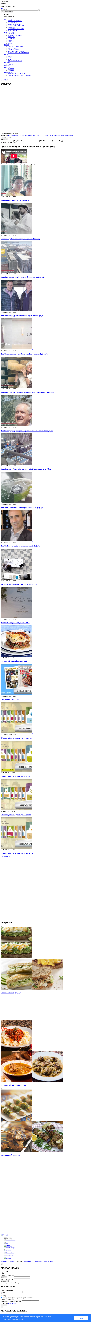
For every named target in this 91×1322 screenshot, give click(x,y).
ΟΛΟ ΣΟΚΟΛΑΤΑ (13, 49)
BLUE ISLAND (12, 30)
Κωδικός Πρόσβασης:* (7, 1299)
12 (9, 856)
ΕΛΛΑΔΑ (11, 70)
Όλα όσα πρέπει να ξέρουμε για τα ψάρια (15, 776)
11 (7, 856)
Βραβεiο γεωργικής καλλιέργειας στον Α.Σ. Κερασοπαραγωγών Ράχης (26, 469)
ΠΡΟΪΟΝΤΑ (8, 62)
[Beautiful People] (9, 1247)
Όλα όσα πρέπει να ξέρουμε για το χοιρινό (16, 815)
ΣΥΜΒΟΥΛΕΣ (12, 38)
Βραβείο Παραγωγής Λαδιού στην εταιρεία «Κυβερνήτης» (22, 507)
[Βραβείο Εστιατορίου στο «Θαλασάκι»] (16, 195)
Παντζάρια (61, 135)
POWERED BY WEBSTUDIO (33, 1261)
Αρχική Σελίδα (5, 80)
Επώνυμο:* (4, 1294)
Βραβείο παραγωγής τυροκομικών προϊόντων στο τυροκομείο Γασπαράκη (27, 392)
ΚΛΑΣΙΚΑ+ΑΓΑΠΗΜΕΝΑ (16, 51)
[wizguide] (7, 1250)
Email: (2, 1273)
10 (6, 856)
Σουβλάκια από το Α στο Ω (10, 1155)
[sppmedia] (4, 1235)
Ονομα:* (3, 1292)
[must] (6, 1243)
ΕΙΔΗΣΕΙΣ (11, 33)
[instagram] (1, 8)
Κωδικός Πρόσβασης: (7, 1275)
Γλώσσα (22, 135)
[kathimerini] (8, 1246)
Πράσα (27, 135)
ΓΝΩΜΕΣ (11, 41)
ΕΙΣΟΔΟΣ (4, 1277)
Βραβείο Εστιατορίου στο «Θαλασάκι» (15, 200)
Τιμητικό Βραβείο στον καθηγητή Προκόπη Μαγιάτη (20, 239)
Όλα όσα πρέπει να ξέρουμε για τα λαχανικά (16, 738)
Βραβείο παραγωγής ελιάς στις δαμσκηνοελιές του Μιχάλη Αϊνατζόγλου (27, 431)
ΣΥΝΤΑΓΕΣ (8, 19)
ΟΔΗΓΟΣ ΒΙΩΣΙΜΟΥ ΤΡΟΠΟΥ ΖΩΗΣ (19, 75)
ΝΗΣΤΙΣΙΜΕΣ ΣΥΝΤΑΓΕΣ (16, 29)
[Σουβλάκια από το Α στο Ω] (16, 1120)
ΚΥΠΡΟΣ (11, 69)
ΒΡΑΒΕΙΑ (7, 67)
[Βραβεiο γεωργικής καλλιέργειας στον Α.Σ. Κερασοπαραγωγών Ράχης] (16, 464)
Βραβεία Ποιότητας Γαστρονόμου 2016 (15, 623)
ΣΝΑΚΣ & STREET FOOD (16, 27)
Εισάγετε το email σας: (7, 1279)
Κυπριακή (11, 135)
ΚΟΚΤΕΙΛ (11, 59)
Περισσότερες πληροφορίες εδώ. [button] (13, 1319)
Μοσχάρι (16, 135)
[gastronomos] (8, 1255)
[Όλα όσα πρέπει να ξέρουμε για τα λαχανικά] (16, 733)
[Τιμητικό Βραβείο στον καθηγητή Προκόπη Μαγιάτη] (16, 233)
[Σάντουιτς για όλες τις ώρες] (16, 958)
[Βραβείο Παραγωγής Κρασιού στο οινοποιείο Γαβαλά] (16, 541)
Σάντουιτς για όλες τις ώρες (11, 993)
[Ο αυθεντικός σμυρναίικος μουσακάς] (16, 656)
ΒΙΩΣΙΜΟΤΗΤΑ (9, 72)
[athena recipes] (9, 1253)
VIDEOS (7, 65)
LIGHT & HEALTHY (14, 24)
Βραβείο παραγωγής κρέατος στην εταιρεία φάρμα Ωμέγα (22, 316)
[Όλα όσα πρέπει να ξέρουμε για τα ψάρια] (16, 771)
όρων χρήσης (12, 1303)
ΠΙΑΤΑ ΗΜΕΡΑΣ (13, 22)
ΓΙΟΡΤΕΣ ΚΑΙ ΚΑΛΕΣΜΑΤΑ (17, 25)
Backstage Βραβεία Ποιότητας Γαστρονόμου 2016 (19, 584)
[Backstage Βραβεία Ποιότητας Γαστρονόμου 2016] (16, 579)
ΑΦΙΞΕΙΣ (10, 43)
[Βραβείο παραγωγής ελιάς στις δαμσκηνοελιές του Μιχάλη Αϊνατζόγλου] (16, 425)
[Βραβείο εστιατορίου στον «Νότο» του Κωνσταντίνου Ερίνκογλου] (16, 349)
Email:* (3, 1296)
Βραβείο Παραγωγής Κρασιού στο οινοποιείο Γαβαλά (20, 546)
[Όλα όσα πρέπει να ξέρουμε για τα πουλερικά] (16, 848)
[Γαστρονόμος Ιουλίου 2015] (16, 694)
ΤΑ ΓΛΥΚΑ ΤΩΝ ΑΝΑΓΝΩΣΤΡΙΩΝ (18, 53)
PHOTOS (11, 64)
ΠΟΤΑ (6, 54)
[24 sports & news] (9, 1240)
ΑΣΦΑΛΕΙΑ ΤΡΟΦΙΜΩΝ (15, 35)
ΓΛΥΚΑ (6, 45)
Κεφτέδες (38, 135)
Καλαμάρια (32, 135)
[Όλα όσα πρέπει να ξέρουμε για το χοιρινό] (16, 809)
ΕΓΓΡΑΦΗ (4, 1305)
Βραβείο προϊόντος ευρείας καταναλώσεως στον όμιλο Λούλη (23, 277)
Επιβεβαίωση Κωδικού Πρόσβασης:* (11, 1301)
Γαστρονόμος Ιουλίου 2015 (10, 699)
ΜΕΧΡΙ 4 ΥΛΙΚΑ (13, 48)
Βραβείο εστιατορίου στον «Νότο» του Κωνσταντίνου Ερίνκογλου (25, 354)
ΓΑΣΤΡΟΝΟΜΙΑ (9, 32)
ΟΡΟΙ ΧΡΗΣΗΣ (48, 1261)
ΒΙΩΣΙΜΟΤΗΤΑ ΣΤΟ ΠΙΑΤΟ (16, 73)
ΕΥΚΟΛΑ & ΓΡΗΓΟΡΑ (15, 21)
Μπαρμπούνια (69, 135)
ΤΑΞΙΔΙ (10, 40)
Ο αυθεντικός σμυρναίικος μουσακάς (14, 661)
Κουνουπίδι (45, 135)
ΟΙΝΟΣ (10, 56)
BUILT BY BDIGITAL (7, 1261)
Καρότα (51, 135)
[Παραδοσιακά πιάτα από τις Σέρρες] (16, 1050)
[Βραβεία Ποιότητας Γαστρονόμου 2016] (16, 617)
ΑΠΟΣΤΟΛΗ (4, 1281)
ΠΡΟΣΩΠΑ (11, 37)
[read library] (8, 1258)
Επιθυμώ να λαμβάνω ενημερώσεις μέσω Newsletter (17, 1298)
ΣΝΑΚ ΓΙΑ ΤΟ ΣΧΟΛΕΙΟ (15, 46)
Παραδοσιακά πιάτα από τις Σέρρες (14, 1085)
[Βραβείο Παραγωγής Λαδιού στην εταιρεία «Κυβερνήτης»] (16, 502)
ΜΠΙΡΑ (10, 57)
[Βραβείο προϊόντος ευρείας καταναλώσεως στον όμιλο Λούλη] (16, 272)
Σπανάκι (55, 135)
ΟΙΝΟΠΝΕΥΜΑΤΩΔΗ (15, 61)
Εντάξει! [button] (81, 1318)
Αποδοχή (9, 1303)
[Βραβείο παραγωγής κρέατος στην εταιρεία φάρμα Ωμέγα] (16, 310)
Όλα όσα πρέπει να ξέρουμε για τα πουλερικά (17, 853)
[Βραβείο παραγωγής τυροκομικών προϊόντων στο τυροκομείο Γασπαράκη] (16, 387)
